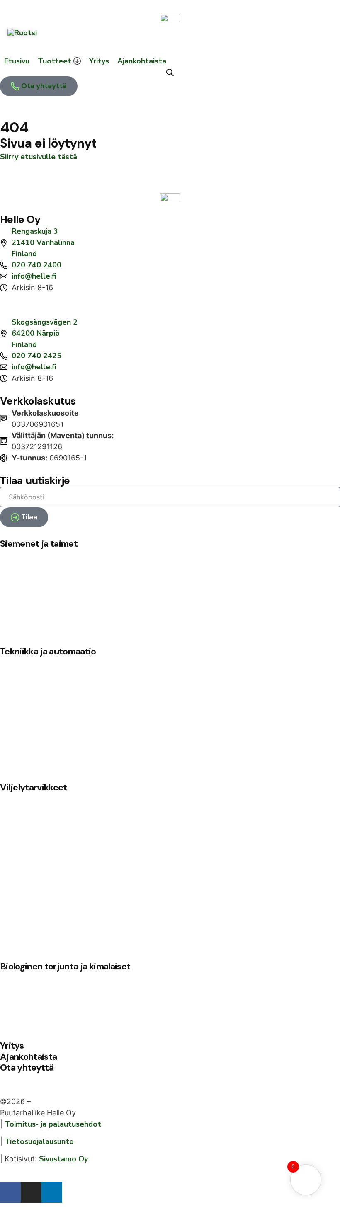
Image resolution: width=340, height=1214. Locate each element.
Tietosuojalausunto (39, 1141)
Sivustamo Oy (63, 1159)
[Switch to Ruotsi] (22, 32)
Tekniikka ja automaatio (48, 651)
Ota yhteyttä (26, 1067)
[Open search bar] (170, 72)
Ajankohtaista (28, 1057)
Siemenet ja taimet (39, 544)
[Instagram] (31, 1192)
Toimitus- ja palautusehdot (53, 1124)
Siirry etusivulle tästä (38, 157)
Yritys (12, 1046)
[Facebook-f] (10, 1192)
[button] (59, 61)
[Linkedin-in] (51, 1192)
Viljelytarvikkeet (33, 787)
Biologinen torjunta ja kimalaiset (65, 966)
